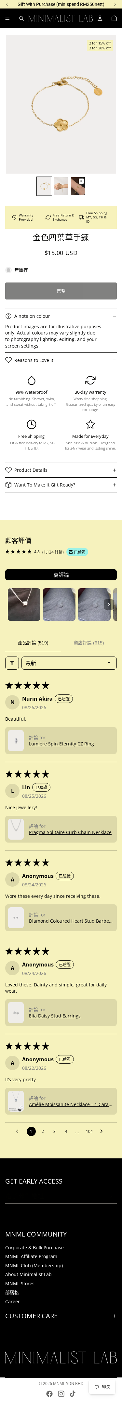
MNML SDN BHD (68, 1383)
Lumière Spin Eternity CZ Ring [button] (61, 744)
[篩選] (12, 663)
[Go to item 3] (94, 604)
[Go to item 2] (59, 604)
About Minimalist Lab (28, 1275)
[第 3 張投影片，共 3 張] (78, 186)
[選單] (7, 18)
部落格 (12, 1293)
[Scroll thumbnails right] (109, 604)
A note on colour (32, 316)
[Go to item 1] (24, 604)
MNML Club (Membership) (34, 1265)
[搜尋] (21, 18)
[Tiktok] (72, 1394)
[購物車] (114, 18)
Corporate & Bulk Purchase (34, 1247)
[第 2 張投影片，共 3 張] (61, 186)
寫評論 (61, 574)
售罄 (61, 291)
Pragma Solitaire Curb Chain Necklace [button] (70, 832)
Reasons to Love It (33, 360)
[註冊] (110, 1196)
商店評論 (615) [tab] (89, 642)
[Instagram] (61, 1394)
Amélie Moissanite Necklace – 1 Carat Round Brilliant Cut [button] (69, 1104)
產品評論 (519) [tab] (33, 642)
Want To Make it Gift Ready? (44, 485)
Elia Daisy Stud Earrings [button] (55, 1016)
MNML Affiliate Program (31, 1256)
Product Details (30, 470)
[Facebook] (49, 1394)
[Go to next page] (103, 1131)
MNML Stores (19, 1283)
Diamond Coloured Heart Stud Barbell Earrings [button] (70, 921)
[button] (16, 740)
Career (12, 1301)
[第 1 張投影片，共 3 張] (44, 186)
